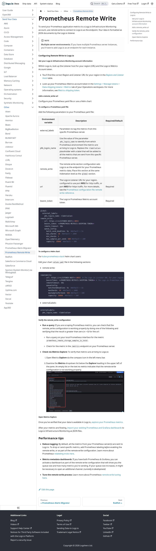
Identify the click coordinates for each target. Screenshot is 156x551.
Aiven (7, 111)
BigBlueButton (12, 129)
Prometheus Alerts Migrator (18, 248)
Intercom (9, 199)
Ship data (26, 3)
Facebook (107, 520)
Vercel (8, 299)
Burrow (8, 142)
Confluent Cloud (12, 151)
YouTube (107, 528)
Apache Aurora (12, 116)
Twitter (106, 524)
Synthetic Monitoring (13, 102)
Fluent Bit (9, 182)
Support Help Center (19, 528)
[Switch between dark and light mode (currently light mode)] (152, 4)
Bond (7, 133)
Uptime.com (11, 290)
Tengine (9, 281)
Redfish (8, 257)
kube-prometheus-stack (53, 256)
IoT (5, 72)
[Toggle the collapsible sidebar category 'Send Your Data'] (32, 19)
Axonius (9, 120)
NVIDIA (8, 235)
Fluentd (8, 186)
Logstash (9, 217)
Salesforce (10, 265)
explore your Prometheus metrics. (107, 422)
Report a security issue (20, 540)
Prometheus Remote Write (17, 252)
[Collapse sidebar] (18, 507)
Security (7, 98)
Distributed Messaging (14, 63)
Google (7, 67)
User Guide (7, 10)
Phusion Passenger (14, 243)
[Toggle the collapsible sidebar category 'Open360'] (32, 15)
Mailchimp (10, 221)
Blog (58, 3)
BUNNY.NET (10, 138)
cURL (7, 160)
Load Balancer (10, 76)
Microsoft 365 (11, 226)
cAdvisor (9, 146)
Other (6, 107)
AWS (6, 23)
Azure (6, 28)
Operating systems (12, 89)
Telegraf (9, 277)
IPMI (7, 208)
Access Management (13, 36)
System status (46, 3)
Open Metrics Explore (140, 37)
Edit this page (48, 489)
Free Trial (132, 3)
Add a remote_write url (140, 27)
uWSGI (8, 285)
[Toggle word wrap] (117, 275)
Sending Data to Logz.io (68, 528)
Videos (13, 524)
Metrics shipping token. (69, 90)
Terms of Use (63, 524)
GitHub (106, 536)
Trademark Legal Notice (68, 532)
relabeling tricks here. (64, 453)
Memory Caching (12, 80)
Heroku (8, 195)
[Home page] (41, 11)
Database (8, 58)
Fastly (8, 173)
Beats (7, 124)
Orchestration (10, 94)
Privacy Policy (63, 520)
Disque (8, 164)
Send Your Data (9, 19)
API (35, 3)
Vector (8, 294)
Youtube (9, 303)
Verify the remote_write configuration (140, 32)
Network (8, 85)
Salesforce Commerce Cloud (18, 261)
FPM (7, 190)
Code (6, 41)
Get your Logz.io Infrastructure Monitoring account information (141, 21)
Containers (9, 50)
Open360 (6, 14)
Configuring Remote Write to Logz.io (140, 13)
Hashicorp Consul (13, 155)
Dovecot (9, 168)
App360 (7, 307)
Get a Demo (117, 3)
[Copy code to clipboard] (121, 211)
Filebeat (9, 177)
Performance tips (136, 40)
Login (143, 3)
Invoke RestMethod (14, 204)
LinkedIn (107, 532)
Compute (8, 45)
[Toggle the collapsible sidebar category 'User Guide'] (32, 10)
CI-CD (6, 32)
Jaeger (8, 212)
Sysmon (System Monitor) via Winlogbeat (18, 271)
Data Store (9, 54)
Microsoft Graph (13, 230)
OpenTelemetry (12, 239)
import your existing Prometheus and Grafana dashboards (94, 427)
